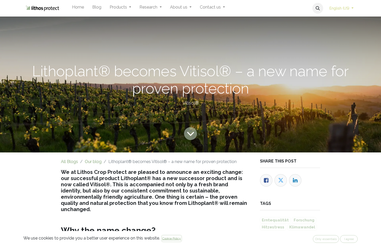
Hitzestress (273, 227)
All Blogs (69, 161)
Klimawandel (302, 227)
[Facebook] (266, 180)
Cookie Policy (171, 238)
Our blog (93, 161)
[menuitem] (78, 8)
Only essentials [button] (326, 239)
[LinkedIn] (295, 180)
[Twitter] (280, 180)
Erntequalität (275, 220)
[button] (317, 8)
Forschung (304, 220)
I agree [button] (349, 239)
